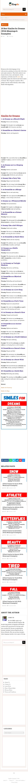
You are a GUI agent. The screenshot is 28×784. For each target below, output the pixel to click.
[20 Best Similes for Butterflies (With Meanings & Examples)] (14, 522)
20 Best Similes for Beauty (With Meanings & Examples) (13, 555)
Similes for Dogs (5, 391)
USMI (3, 36)
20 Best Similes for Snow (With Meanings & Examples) (12, 484)
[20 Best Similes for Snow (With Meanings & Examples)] (14, 475)
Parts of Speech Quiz (10, 688)
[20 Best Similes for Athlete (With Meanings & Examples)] (14, 498)
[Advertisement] (14, 52)
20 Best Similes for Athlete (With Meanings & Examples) (13, 508)
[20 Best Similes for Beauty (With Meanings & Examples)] (14, 546)
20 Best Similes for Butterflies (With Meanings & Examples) (12, 531)
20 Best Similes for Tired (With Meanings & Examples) (12, 578)
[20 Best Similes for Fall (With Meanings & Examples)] (14, 593)
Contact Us (8, 684)
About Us (7, 682)
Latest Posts (8, 686)
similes (19, 77)
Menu (3, 14)
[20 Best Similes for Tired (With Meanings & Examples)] (14, 569)
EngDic (10, 778)
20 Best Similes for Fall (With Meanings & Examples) (12, 602)
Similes (5, 24)
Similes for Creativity (6, 387)
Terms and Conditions (10, 692)
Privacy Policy (8, 690)
